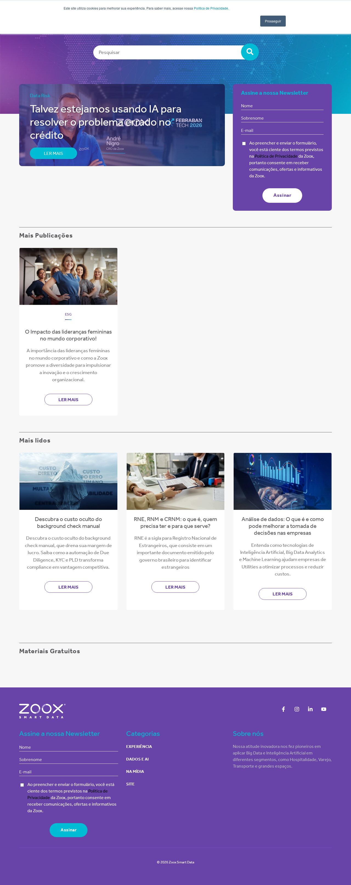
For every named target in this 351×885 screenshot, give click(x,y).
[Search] (250, 52)
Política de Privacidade (276, 156)
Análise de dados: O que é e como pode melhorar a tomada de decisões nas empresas (283, 526)
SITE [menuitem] (130, 784)
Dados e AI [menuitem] (137, 759)
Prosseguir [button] (273, 21)
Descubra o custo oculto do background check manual (68, 522)
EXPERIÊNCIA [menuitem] (139, 746)
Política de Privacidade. (211, 8)
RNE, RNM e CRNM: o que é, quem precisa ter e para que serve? (175, 522)
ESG (68, 314)
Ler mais (53, 153)
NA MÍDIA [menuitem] (135, 771)
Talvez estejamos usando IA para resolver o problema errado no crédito (106, 121)
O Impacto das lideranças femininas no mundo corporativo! (68, 335)
